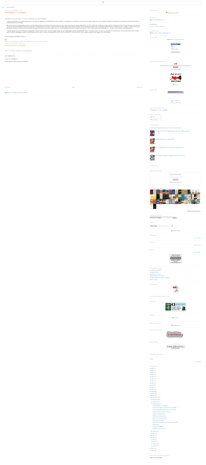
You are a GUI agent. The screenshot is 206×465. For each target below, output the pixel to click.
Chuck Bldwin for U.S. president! (15, 12)
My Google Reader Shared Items (160, 296)
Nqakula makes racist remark (157, 275)
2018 (152, 374)
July (154, 433)
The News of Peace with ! (158, 110)
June (154, 435)
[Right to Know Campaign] (176, 81)
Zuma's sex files (154, 279)
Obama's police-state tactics (159, 416)
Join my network (175, 51)
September (155, 403)
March (154, 441)
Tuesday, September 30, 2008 (27, 41)
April (154, 439)
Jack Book (18, 50)
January (155, 446)
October (155, 401)
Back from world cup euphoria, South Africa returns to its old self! (169, 155)
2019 (152, 372)
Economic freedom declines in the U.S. (162, 411)
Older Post (139, 87)
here (25, 36)
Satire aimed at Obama (158, 426)
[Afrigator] (175, 84)
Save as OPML (197, 237)
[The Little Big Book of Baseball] (161, 193)
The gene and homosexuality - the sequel (159, 277)
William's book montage (157, 188)
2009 (152, 393)
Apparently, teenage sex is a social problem (164, 139)
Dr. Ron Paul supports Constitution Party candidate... (165, 407)
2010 (152, 391)
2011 (152, 389)
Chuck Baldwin (13, 43)
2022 (152, 368)
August (154, 431)
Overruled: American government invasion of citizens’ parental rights (165, 127)
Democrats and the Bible (158, 420)
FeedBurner (178, 182)
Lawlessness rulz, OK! (155, 274)
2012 (152, 387)
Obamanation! (156, 424)
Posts (153, 117)
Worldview (176, 49)
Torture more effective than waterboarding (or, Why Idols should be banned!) (171, 131)
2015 (152, 381)
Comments (154, 119)
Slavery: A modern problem (159, 414)
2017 (152, 376)
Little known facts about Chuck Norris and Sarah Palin (165, 422)
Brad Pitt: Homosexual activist (160, 418)
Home (3, 7)
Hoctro (13, 50)
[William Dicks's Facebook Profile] (175, 39)
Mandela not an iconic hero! (159, 428)
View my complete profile (157, 26)
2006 (152, 450)
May (154, 437)
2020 (152, 370)
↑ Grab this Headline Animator (175, 102)
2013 (152, 385)
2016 (152, 378)
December (155, 397)
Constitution (21, 43)
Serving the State (154, 272)
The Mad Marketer (27, 50)
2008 (152, 395)
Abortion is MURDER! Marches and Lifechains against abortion (168, 147)
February (155, 443)
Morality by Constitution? (156, 270)
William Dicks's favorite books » (194, 211)
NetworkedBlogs (174, 44)
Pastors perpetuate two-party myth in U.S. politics (164, 409)
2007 (152, 448)
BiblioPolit (173, 46)
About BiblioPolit (10, 7)
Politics (172, 49)
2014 (152, 383)
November (155, 399)
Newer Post (7, 87)
